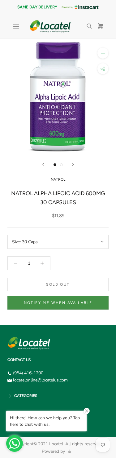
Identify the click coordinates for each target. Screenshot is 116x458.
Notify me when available (58, 303)
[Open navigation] (16, 26)
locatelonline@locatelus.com (40, 380)
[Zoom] (102, 53)
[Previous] (43, 164)
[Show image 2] (61, 164)
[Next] (73, 164)
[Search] (89, 26)
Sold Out (58, 284)
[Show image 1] (55, 164)
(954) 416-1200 (28, 373)
